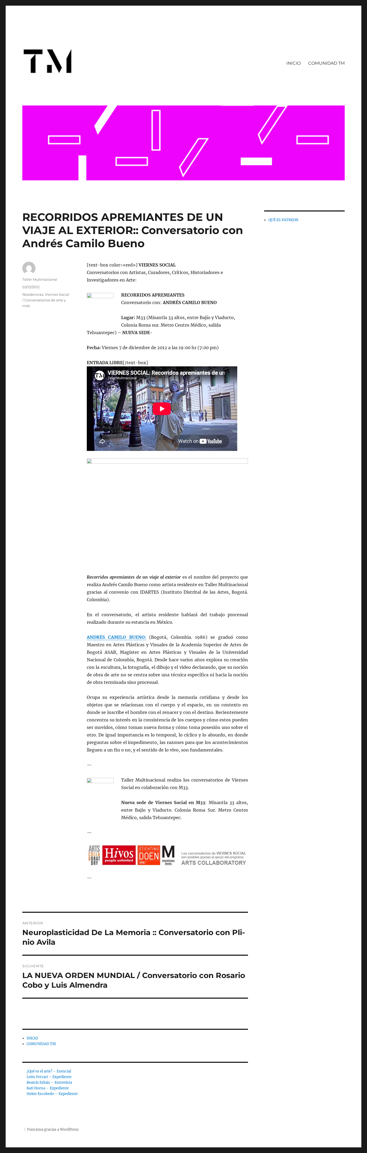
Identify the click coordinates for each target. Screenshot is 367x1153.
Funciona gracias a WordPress (53, 1129)
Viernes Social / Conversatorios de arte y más (45, 300)
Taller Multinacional (39, 279)
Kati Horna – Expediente (48, 1088)
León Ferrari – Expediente (49, 1077)
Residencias (32, 294)
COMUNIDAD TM (326, 63)
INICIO (293, 63)
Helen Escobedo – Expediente (52, 1094)
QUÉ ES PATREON (283, 220)
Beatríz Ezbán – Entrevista (49, 1082)
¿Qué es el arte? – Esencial (49, 1071)
